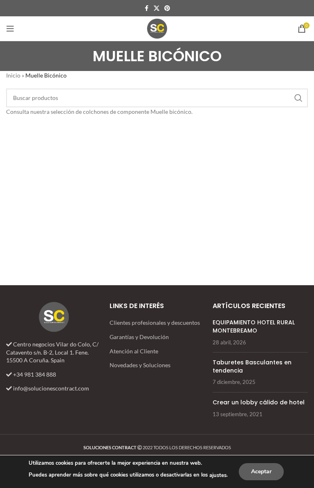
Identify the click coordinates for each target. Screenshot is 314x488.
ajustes (218, 475)
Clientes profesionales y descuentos (155, 322)
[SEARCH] (298, 98)
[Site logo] (157, 27)
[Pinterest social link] (167, 8)
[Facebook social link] (146, 8)
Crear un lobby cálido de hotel (259, 402)
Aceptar (261, 471)
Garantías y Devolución (139, 336)
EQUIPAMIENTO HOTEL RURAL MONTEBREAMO (254, 326)
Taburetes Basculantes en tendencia (252, 366)
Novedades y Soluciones (140, 365)
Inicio (13, 75)
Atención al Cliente (134, 351)
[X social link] (156, 8)
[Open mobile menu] (10, 28)
